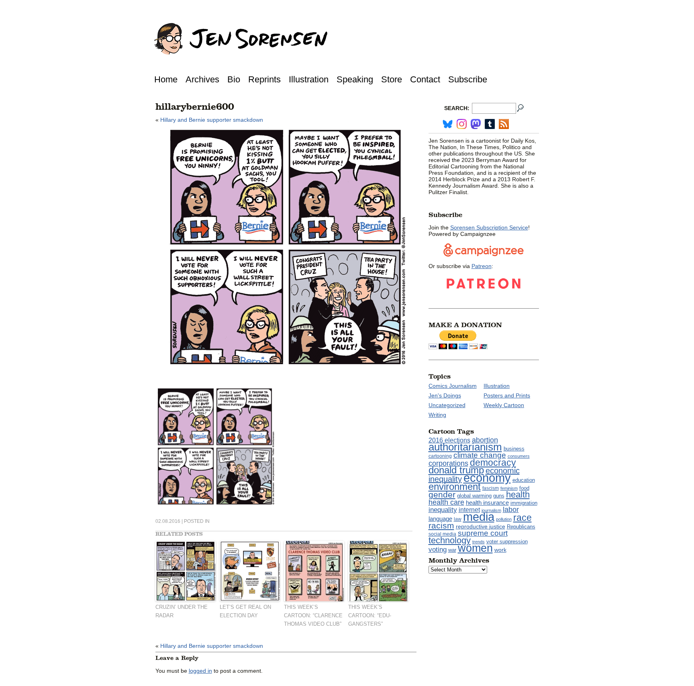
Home (166, 79)
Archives (202, 79)
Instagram (462, 124)
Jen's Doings (445, 395)
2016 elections (449, 440)
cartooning (440, 456)
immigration (523, 503)
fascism (490, 488)
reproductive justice (480, 526)
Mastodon (476, 124)
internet (469, 509)
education (523, 480)
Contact (425, 79)
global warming (474, 496)
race (522, 517)
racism (441, 525)
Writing (437, 415)
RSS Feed (504, 124)
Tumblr (490, 124)
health (518, 494)
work (500, 550)
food (524, 488)
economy (487, 477)
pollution (504, 519)
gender (442, 494)
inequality (443, 510)
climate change (479, 455)
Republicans (521, 527)
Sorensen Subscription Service (489, 227)
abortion (485, 440)
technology (450, 540)
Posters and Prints (507, 395)
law (457, 519)
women (475, 548)
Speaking (355, 79)
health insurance (487, 503)
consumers (519, 456)
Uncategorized (447, 405)
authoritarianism (465, 447)
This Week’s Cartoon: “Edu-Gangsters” (369, 615)
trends (478, 541)
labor (511, 510)
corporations (448, 463)
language (440, 518)
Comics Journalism (453, 386)
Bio (233, 79)
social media (442, 534)
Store (391, 79)
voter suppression (507, 542)
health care (446, 502)
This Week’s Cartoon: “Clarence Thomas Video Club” (313, 615)
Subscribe (467, 79)
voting (438, 549)
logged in (200, 671)
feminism (509, 488)
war (452, 550)
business (514, 449)
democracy (493, 462)
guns (498, 496)
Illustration (309, 79)
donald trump (456, 470)
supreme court (483, 533)
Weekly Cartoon (504, 405)
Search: (456, 108)
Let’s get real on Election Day (245, 611)
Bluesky (448, 124)
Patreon (482, 266)
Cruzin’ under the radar (181, 611)
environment (455, 486)
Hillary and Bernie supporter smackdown (211, 120)
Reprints (264, 79)
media (478, 516)
